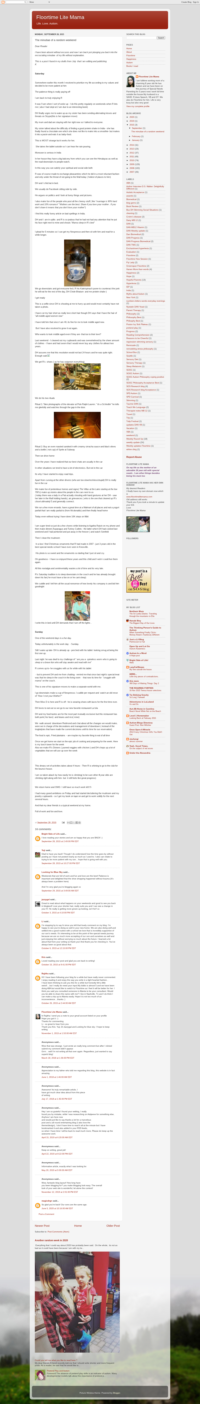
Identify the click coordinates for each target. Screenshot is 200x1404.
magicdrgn (47, 1201)
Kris (44, 957)
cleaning (130, 213)
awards (129, 196)
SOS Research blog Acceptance (141, 390)
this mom (134, 681)
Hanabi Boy (135, 621)
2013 (132, 149)
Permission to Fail (137, 642)
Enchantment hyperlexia (137, 248)
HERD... (133, 674)
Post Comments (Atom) (58, 1232)
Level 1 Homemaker (139, 716)
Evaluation (131, 252)
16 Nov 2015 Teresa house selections (145, 690)
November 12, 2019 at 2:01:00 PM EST (60, 1192)
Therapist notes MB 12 (136, 411)
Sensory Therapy (134, 363)
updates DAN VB (134, 425)
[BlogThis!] (71, 822)
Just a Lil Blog (136, 639)
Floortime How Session (137, 259)
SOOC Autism (132, 373)
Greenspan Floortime (136, 266)
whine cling (131, 449)
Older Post (113, 1225)
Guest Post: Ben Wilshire (140, 725)
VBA (128, 432)
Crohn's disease (133, 217)
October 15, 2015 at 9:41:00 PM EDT (59, 965)
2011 (132, 156)
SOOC (129, 370)
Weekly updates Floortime (138, 446)
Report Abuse (134, 457)
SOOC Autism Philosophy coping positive (145, 377)
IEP (128, 287)
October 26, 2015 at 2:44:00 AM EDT (59, 1003)
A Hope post (134, 655)
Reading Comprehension (137, 335)
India (128, 290)
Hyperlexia (131, 283)
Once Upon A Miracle (139, 730)
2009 (132, 164)
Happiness (131, 59)
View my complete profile (137, 106)
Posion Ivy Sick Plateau (137, 324)
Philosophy (131, 314)
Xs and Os (134, 704)
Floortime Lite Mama (60, 17)
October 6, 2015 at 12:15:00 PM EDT (59, 948)
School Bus (131, 352)
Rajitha (45, 974)
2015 (132, 125)
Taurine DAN (132, 404)
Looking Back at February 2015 (142, 718)
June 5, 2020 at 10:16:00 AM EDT (57, 1208)
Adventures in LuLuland (141, 702)
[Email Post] (63, 822)
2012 (132, 153)
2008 (132, 168)
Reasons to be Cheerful (137, 338)
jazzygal (46, 899)
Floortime (130, 55)
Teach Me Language (136, 407)
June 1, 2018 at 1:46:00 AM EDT (57, 1077)
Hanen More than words (137, 269)
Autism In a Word (138, 653)
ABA (128, 183)
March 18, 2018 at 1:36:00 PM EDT (58, 1058)
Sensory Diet (132, 359)
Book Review (132, 206)
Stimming (130, 400)
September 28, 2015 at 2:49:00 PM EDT (60, 841)
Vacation (130, 428)
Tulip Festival (132, 421)
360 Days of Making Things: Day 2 (144, 683)
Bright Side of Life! (138, 660)
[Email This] (68, 822)
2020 (132, 117)
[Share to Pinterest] (79, 822)
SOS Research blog (135, 386)
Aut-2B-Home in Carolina (141, 709)
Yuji (43, 850)
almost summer (136, 741)
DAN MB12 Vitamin (135, 227)
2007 (132, 172)
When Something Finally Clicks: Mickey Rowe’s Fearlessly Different (144, 633)
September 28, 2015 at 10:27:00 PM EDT (61, 863)
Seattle (129, 356)
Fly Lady (130, 262)
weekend (130, 435)
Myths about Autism (135, 294)
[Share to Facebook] (76, 822)
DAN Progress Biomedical (138, 241)
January (136, 140)
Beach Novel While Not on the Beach (145, 711)
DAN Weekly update (135, 231)
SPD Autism (131, 393)
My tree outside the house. (140, 669)
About (129, 52)
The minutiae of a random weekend (147, 131)
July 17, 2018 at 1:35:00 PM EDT (57, 1099)
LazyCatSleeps (136, 667)
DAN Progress (133, 238)
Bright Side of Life (51, 834)
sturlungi (134, 739)
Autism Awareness (137, 649)
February (136, 136)
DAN (128, 224)
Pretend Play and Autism (58, 1371)
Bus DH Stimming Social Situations (142, 210)
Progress (130, 331)
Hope (128, 276)
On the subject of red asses (141, 748)
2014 (132, 145)
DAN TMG (131, 245)
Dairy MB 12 (132, 220)
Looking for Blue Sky (52, 872)
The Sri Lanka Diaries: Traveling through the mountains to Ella (143, 615)
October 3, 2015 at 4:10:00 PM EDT (58, 913)
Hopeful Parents (133, 280)
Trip (128, 418)
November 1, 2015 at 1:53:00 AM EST (59, 1033)
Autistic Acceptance (135, 192)
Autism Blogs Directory (141, 723)
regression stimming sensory (139, 342)
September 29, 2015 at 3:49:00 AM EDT (60, 891)
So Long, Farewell (137, 697)
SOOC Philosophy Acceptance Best (142, 383)
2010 (132, 160)
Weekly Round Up (134, 439)
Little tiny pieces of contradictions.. (144, 676)
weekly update (133, 442)
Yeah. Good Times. (138, 746)
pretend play (132, 328)
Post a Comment (46, 1214)
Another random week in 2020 (51, 1240)
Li (42, 921)
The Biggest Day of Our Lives (142, 623)
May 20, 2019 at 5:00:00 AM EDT (57, 1170)
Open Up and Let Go (139, 646)
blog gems (131, 203)
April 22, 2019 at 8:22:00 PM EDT (57, 1154)
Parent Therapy (133, 310)
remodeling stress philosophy (139, 349)
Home (78, 1225)
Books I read (132, 66)
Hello (131, 663)
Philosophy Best (133, 317)
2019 (132, 121)
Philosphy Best (133, 321)
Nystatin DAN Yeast (135, 307)
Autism (129, 62)
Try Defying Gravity (139, 695)
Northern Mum (136, 611)
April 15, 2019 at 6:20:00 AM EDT (57, 1137)
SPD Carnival (132, 397)
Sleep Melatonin (133, 366)
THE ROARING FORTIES (141, 688)
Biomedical (131, 199)
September (137, 128)
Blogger (116, 1393)
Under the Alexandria (139, 753)
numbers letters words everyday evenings (145, 301)
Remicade (131, 345)
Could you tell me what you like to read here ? (56, 1360)
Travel (129, 414)
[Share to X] (73, 822)
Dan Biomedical (133, 234)
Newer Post (42, 1225)
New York (130, 297)
